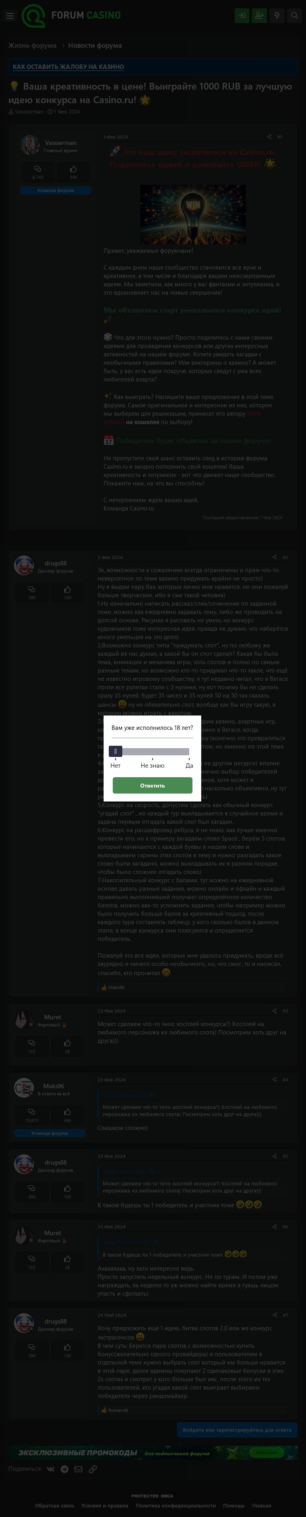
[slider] (115, 751)
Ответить (152, 785)
